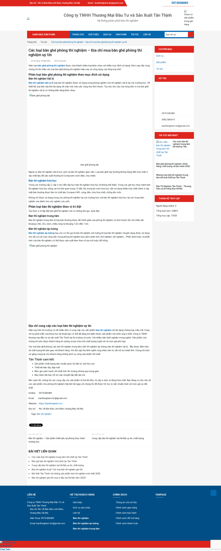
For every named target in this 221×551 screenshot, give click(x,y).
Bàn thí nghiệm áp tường (41, 233)
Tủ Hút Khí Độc (38, 66)
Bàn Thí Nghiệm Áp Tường (44, 51)
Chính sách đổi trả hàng (127, 518)
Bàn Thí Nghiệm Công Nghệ (44, 91)
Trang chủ (78, 34)
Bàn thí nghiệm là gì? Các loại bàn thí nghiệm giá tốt (57, 469)
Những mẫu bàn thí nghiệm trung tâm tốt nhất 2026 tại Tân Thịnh (172, 176)
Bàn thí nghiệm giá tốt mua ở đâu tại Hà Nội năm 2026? (59, 477)
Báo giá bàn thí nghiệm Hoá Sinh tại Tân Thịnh (54, 461)
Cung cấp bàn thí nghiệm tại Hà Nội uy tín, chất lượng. (118, 438)
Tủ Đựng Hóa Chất (40, 61)
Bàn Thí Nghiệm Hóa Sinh (43, 81)
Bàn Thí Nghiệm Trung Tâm (44, 46)
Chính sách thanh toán (127, 523)
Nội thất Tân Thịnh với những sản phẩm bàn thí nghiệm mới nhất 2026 (66, 473)
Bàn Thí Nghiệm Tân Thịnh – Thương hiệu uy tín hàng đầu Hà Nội (173, 187)
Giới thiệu (93, 34)
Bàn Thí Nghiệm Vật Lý (42, 86)
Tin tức (135, 34)
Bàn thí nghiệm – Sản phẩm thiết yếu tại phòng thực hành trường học (57, 440)
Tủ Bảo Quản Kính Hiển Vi (43, 96)
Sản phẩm (121, 34)
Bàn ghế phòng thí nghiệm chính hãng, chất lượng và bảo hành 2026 (173, 165)
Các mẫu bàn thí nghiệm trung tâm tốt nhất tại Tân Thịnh (60, 457)
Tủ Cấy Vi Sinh (38, 71)
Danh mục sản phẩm (43, 34)
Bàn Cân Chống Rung (41, 56)
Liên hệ (147, 34)
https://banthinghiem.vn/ (51, 403)
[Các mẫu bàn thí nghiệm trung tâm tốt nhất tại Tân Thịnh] (163, 148)
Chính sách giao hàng (126, 507)
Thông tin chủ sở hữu (126, 502)
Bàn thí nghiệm (44, 414)
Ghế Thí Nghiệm (39, 101)
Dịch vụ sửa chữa (81, 507)
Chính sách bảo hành (126, 513)
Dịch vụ (107, 34)
